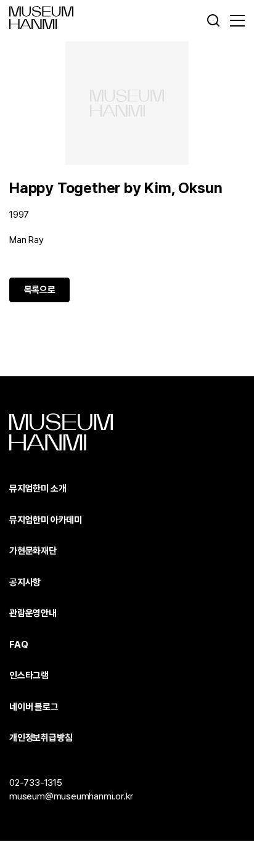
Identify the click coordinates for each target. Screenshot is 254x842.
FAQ (18, 644)
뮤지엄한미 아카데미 (45, 520)
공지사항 (25, 582)
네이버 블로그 (34, 706)
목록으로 (39, 289)
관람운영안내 (33, 613)
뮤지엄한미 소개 (37, 488)
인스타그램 (29, 675)
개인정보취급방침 (40, 737)
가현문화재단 (33, 550)
